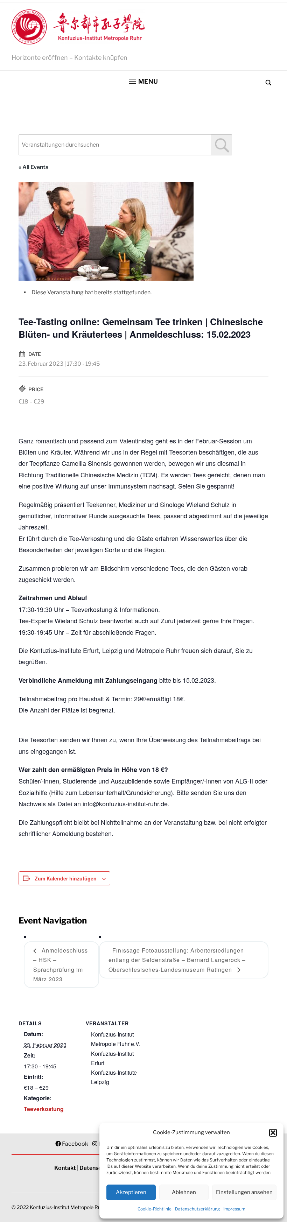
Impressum (234, 1209)
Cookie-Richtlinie (155, 1209)
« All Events (33, 167)
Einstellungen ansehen (244, 1192)
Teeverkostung (44, 1109)
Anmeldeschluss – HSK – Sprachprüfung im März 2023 (60, 964)
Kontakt (65, 1168)
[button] (273, 1132)
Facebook (75, 1143)
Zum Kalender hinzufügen (66, 878)
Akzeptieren (131, 1192)
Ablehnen (184, 1192)
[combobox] (125, 144)
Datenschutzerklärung (197, 1209)
